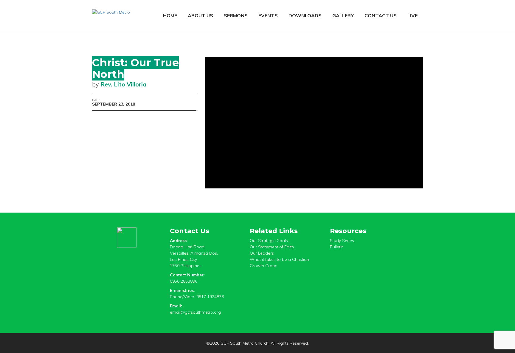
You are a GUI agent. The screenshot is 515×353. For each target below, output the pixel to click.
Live (412, 15)
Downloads (305, 15)
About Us (200, 15)
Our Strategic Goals (269, 240)
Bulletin (337, 247)
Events (268, 15)
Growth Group (263, 265)
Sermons (236, 15)
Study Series (342, 240)
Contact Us (380, 15)
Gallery (343, 15)
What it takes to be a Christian (279, 259)
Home (170, 15)
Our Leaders (262, 253)
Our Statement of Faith (272, 247)
